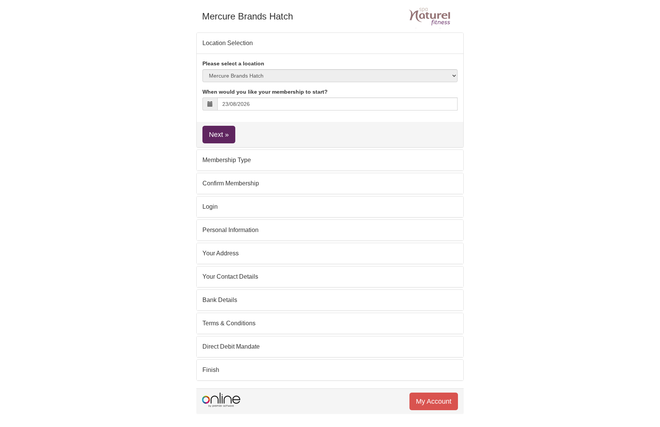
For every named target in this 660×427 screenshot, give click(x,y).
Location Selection (227, 43)
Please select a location (233, 63)
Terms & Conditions (229, 323)
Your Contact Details (230, 276)
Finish (210, 370)
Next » (219, 134)
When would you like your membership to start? (265, 92)
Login (210, 206)
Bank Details (219, 300)
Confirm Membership (230, 183)
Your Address (220, 253)
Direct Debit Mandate (231, 346)
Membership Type (226, 160)
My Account (433, 401)
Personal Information (230, 230)
